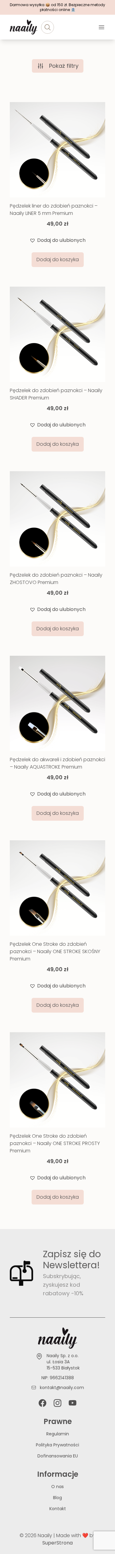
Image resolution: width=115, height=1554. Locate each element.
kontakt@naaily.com (62, 1387)
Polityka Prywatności (57, 1445)
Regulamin (57, 1434)
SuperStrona (57, 1542)
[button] (57, 240)
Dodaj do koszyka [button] (57, 259)
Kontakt (57, 1509)
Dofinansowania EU (57, 1456)
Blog (57, 1498)
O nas (57, 1486)
